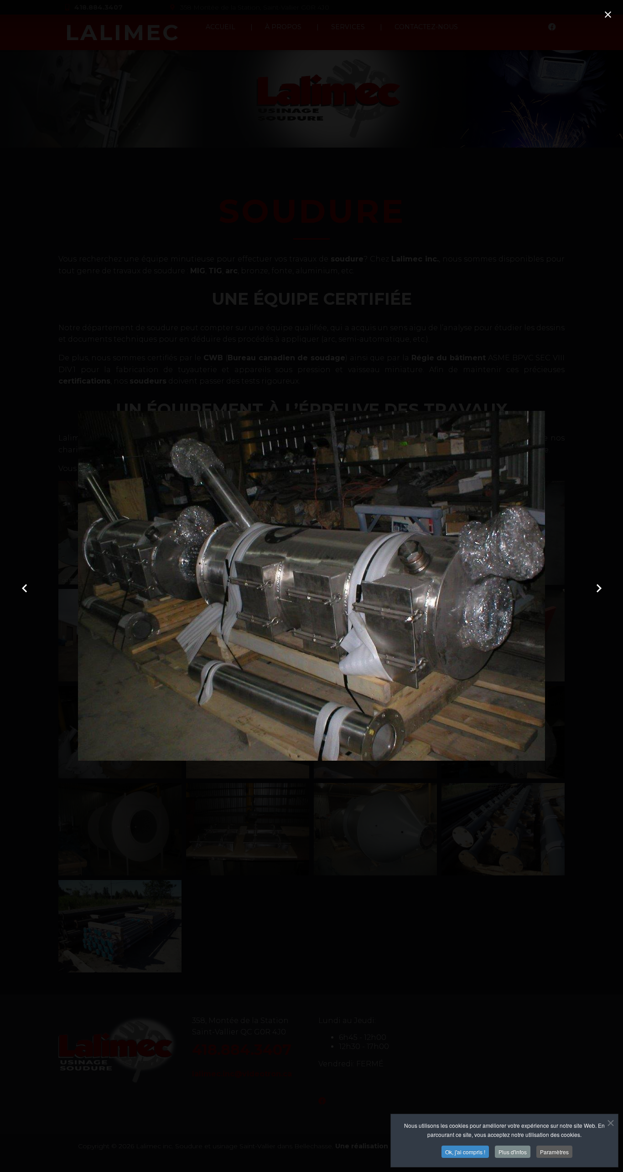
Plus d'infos (512, 1152)
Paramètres (554, 1152)
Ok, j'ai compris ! (465, 1152)
